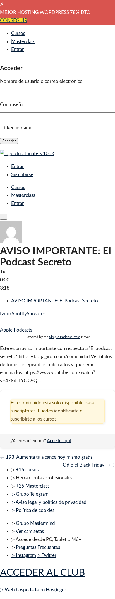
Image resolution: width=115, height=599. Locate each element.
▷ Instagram (23, 555)
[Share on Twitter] (6, 322)
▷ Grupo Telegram (30, 494)
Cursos (18, 33)
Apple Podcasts (16, 330)
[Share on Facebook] (2, 322)
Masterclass (23, 41)
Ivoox (6, 313)
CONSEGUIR (13, 20)
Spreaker (36, 313)
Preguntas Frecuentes (38, 547)
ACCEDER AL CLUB (42, 573)
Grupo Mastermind (35, 523)
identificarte (66, 411)
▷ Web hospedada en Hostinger (33, 590)
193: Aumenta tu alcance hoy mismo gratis (46, 457)
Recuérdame (19, 127)
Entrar (17, 49)
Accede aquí (59, 441)
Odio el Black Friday (89, 465)
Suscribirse (22, 174)
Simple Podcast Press (64, 337)
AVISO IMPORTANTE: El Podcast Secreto (54, 301)
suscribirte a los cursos (33, 419)
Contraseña (11, 104)
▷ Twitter (46, 555)
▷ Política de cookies (32, 510)
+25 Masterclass (32, 486)
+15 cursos (27, 469)
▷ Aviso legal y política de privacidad (49, 502)
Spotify (19, 313)
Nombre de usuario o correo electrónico (41, 81)
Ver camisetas (30, 531)
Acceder (9, 141)
